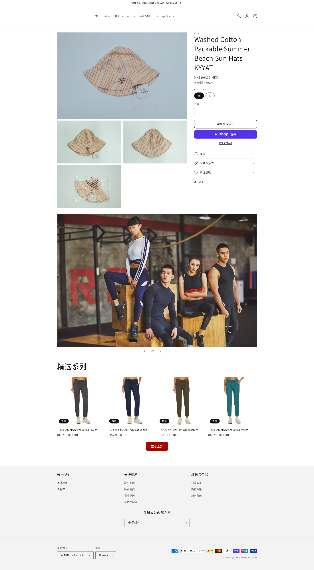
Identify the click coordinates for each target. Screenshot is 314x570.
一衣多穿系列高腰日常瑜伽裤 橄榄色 (178, 430)
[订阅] (186, 523)
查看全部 (157, 446)
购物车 (61, 489)
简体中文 (104, 555)
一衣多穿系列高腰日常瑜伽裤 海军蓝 (127, 430)
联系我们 (129, 489)
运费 (210, 82)
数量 (196, 103)
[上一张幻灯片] (144, 351)
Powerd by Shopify (249, 557)
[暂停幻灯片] (170, 351)
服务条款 (196, 495)
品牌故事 (62, 482)
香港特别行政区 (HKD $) (73, 555)
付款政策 (196, 482)
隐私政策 (196, 489)
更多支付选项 (225, 142)
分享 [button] (201, 182)
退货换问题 (130, 502)
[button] (118, 16)
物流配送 (129, 495)
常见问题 (129, 482)
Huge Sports (235, 557)
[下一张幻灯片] (160, 351)
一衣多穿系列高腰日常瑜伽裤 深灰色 (77, 430)
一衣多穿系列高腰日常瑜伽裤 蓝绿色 (228, 430)
